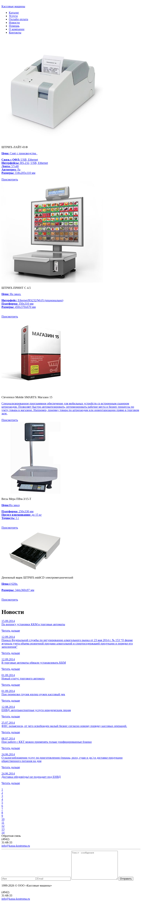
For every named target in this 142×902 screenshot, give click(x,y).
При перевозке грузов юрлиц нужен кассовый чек (33, 694)
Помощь (14, 25)
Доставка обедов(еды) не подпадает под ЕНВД (31, 776)
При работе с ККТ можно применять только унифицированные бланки (46, 741)
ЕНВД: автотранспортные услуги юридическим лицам (36, 710)
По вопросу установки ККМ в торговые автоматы (33, 624)
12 (2, 825)
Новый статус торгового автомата (23, 678)
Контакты (15, 32)
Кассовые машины (13, 6)
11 (2, 822)
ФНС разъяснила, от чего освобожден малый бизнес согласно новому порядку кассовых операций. (64, 726)
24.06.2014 (8, 754)
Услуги (13, 15)
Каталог (14, 12)
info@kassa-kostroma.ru (15, 845)
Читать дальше (10, 630)
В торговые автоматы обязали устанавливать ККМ (33, 662)
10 (2, 819)
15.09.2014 (8, 621)
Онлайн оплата (18, 19)
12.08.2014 (8, 706)
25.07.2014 (8, 722)
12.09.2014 (8, 636)
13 (2, 829)
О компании (16, 29)
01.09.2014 (8, 675)
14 (2, 832)
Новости (14, 22)
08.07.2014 (8, 738)
